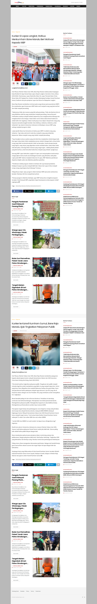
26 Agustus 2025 (68, 205)
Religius (65, 6)
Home (13, 32)
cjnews (15, 46)
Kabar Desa (49, 6)
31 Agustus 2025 (68, 177)
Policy (27, 591)
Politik (24, 6)
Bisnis (78, 6)
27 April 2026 (67, 47)
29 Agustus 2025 (68, 189)
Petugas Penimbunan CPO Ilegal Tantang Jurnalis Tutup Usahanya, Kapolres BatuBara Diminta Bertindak (73, 172)
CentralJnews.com (18, 208)
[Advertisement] (48, 19)
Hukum (72, 6)
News (17, 6)
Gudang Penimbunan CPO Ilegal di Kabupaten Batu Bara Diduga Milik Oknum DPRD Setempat (73, 185)
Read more (15, 225)
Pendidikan (40, 6)
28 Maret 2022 (23, 330)
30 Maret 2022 (23, 46)
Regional (18, 32)
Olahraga (58, 6)
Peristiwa (31, 6)
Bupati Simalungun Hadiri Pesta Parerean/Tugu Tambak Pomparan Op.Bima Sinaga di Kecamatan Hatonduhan (73, 126)
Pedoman (38, 591)
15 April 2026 (15, 210)
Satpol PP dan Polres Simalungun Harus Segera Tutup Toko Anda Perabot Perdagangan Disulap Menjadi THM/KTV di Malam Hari (74, 42)
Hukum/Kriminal (38, 202)
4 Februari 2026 (67, 147)
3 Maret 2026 (16, 239)
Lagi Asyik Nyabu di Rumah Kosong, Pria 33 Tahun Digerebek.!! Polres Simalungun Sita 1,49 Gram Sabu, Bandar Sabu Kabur (73, 141)
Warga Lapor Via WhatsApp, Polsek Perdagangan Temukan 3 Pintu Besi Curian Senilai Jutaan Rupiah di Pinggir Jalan (73, 85)
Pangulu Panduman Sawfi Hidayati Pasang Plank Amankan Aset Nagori (21, 205)
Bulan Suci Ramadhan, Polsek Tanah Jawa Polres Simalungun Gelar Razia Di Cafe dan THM (21, 263)
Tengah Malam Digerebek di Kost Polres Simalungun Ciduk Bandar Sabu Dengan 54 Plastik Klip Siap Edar (21, 291)
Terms (32, 591)
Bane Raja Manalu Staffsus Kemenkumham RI (28, 186)
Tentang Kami (15, 591)
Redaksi (22, 591)
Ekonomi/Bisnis (38, 230)
